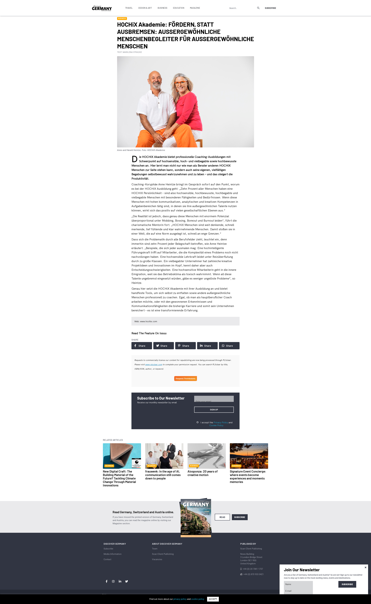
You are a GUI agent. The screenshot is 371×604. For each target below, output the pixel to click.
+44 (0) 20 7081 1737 (253, 569)
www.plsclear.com (153, 364)
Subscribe (270, 8)
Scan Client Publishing (163, 554)
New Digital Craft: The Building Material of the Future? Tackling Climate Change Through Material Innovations (119, 478)
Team (154, 548)
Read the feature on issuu (149, 333)
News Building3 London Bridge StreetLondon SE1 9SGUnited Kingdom (251, 559)
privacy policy (180, 599)
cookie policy (197, 599)
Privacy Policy (221, 422)
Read (222, 517)
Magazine (195, 8)
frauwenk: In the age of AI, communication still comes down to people (163, 474)
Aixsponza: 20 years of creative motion (203, 473)
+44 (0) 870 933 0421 (253, 574)
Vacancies (157, 559)
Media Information (112, 554)
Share (142, 345)
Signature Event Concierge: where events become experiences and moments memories (248, 476)
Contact (107, 559)
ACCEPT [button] (213, 599)
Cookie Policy (216, 425)
